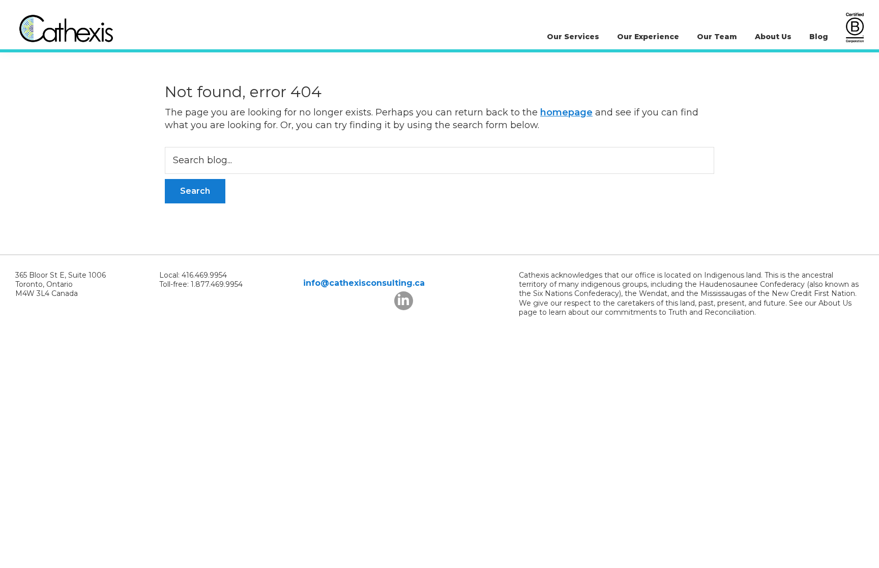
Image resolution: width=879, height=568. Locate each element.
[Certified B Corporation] (855, 28)
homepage (566, 112)
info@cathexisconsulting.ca (364, 283)
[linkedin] (403, 300)
